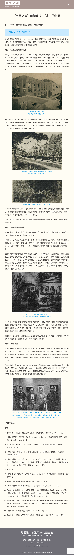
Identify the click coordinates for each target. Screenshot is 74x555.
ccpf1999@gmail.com (40, 546)
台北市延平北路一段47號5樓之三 (39, 540)
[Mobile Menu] (68, 4)
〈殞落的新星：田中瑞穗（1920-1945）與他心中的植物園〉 (34, 474)
